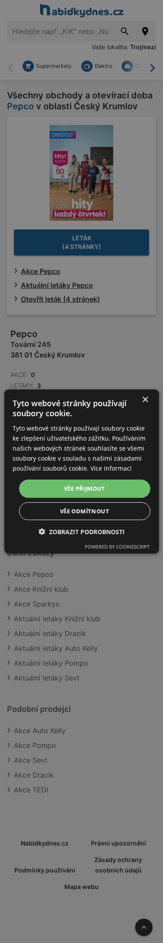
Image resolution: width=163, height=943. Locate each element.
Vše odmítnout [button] (84, 511)
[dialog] (81, 472)
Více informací (111, 468)
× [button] (145, 400)
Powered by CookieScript (117, 546)
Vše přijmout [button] (84, 488)
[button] (82, 531)
